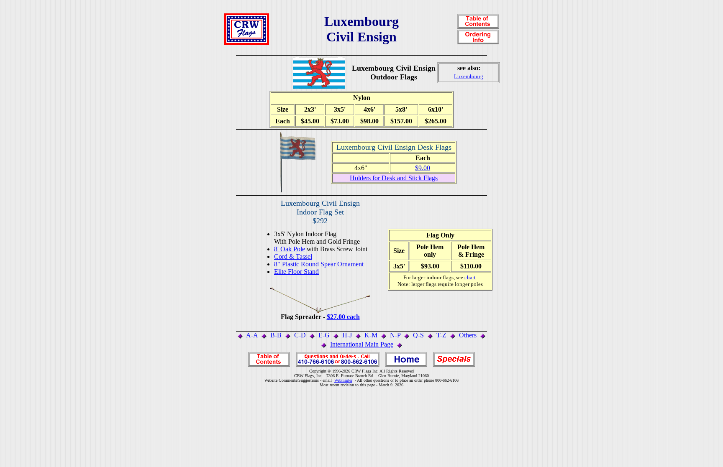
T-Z (441, 335)
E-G (324, 335)
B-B (276, 335)
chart (470, 277)
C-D (300, 335)
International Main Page (361, 344)
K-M (370, 335)
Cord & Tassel (293, 256)
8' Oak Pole (289, 249)
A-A (252, 335)
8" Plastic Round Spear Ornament (319, 264)
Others (468, 335)
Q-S (418, 335)
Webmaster (343, 380)
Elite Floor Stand (296, 271)
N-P (395, 335)
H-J (347, 335)
